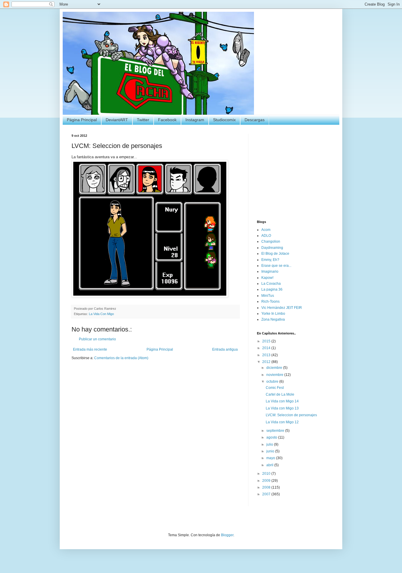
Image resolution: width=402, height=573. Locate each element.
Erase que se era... (276, 266)
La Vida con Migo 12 (282, 422)
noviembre (275, 375)
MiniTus (267, 296)
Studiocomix (224, 119)
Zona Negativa (273, 319)
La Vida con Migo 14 (282, 401)
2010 (266, 474)
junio (270, 451)
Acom (265, 230)
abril (270, 465)
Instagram (194, 119)
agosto (272, 437)
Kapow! (267, 278)
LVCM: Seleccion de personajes (291, 415)
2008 (266, 487)
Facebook (167, 119)
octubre (272, 381)
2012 (266, 362)
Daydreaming (272, 248)
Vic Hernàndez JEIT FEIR (281, 308)
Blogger (227, 535)
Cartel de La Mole (280, 394)
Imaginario (269, 271)
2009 (266, 481)
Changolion (270, 241)
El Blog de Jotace (275, 253)
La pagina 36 (272, 289)
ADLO (266, 236)
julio (270, 444)
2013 (266, 355)
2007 (266, 494)
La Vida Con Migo (101, 314)
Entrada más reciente (90, 349)
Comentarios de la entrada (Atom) (121, 358)
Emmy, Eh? (270, 260)
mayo (271, 458)
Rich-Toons (270, 301)
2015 (266, 341)
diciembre (274, 368)
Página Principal (82, 119)
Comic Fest (275, 388)
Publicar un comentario (97, 339)
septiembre (275, 431)
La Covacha (271, 283)
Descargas (255, 119)
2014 (266, 348)
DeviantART (117, 119)
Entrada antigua (225, 349)
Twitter (143, 119)
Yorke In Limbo (273, 314)
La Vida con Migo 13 (282, 408)
